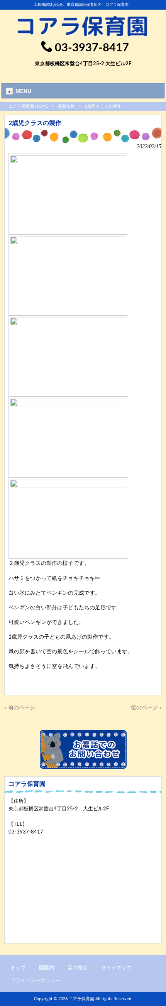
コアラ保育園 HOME (28, 106)
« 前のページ (19, 707)
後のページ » (146, 707)
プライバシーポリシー (35, 980)
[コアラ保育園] (83, 35)
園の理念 (78, 967)
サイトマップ (116, 967)
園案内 (46, 967)
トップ (17, 967)
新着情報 (66, 106)
